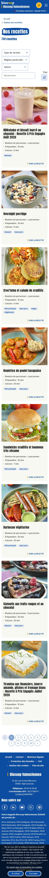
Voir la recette (36, 163)
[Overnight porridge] (24, 189)
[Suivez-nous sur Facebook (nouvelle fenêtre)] (5, 807)
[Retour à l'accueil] (8, 3)
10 (31, 743)
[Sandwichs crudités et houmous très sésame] (24, 423)
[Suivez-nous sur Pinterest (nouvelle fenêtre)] (39, 807)
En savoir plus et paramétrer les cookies (24, 867)
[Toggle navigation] (46, 6)
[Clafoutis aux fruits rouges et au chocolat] (24, 579)
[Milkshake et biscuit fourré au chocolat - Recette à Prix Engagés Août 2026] (24, 106)
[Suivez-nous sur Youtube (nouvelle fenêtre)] (22, 807)
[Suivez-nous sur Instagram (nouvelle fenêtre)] (31, 807)
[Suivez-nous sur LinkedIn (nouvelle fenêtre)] (13, 807)
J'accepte (33, 873)
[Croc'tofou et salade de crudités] (24, 266)
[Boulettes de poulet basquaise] (24, 346)
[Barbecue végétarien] (24, 503)
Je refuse (16, 873)
